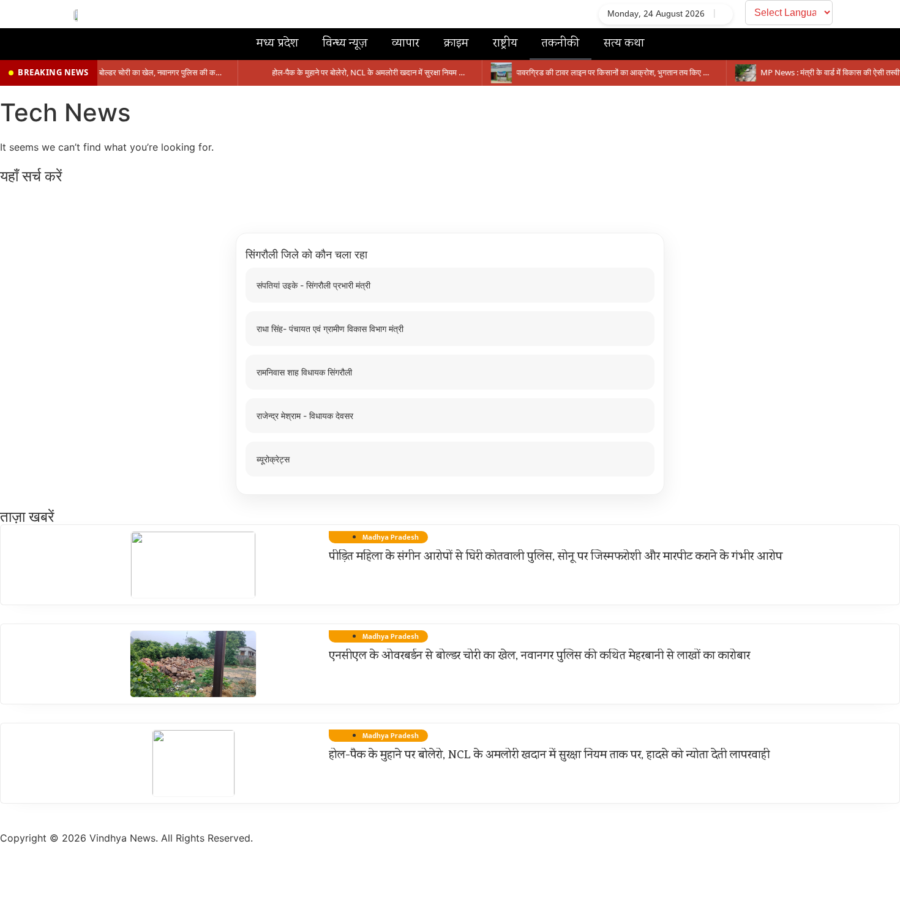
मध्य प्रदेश (277, 44)
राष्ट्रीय (505, 44)
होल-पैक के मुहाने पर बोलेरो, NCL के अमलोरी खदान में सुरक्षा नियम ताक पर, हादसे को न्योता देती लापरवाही (549, 756)
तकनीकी (560, 44)
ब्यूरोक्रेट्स (273, 459)
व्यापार (405, 44)
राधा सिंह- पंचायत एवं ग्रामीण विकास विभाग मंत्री (330, 328)
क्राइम (456, 44)
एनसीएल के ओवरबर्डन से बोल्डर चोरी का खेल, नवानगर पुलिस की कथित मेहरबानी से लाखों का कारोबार (539, 656)
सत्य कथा (624, 44)
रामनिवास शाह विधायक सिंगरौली (304, 372)
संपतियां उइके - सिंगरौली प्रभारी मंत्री (313, 285)
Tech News (65, 112)
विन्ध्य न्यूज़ (345, 44)
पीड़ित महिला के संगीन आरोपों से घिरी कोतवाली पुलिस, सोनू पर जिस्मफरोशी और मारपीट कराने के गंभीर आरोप (555, 557)
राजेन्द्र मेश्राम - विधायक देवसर (305, 415)
